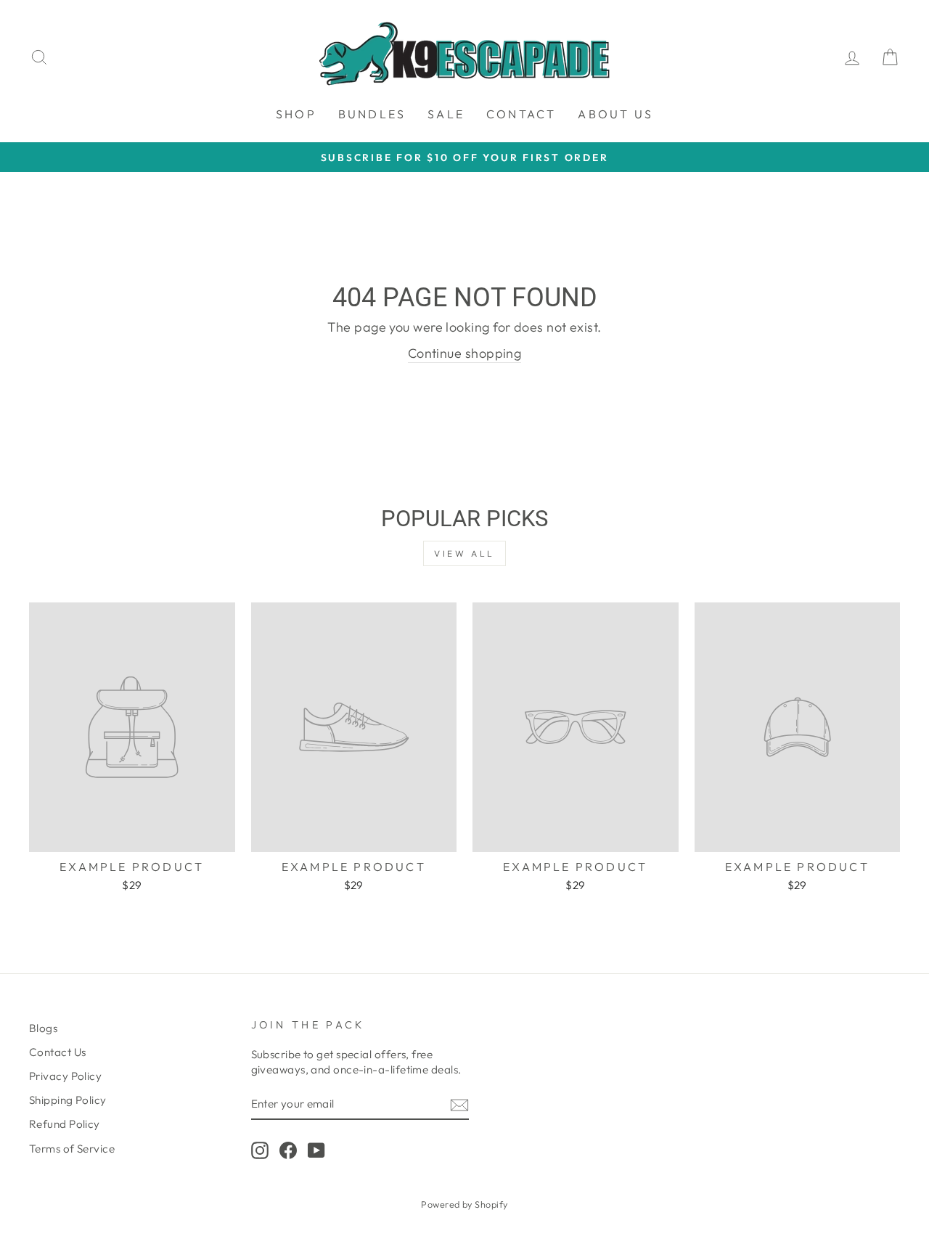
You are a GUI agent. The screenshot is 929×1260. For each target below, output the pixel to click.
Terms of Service (72, 1148)
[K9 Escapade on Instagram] (260, 1150)
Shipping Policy (68, 1100)
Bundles (372, 114)
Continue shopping (465, 353)
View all (464, 553)
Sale (445, 114)
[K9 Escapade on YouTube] (316, 1150)
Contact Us (57, 1052)
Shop (296, 114)
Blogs (43, 1028)
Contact (521, 114)
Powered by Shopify (464, 1204)
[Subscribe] (459, 1104)
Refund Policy (64, 1124)
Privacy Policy (65, 1076)
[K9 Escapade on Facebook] (288, 1150)
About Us (615, 114)
